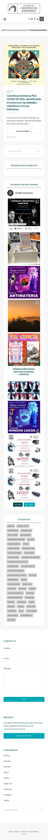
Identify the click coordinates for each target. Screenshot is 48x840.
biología (31, 539)
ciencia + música (13, 548)
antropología (26, 530)
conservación (13, 566)
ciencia (25, 544)
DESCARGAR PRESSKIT (24, 736)
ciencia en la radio (14, 553)
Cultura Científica (28, 566)
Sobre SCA (8, 783)
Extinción (22, 589)
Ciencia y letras (13, 557)
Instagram (8, 795)
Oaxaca (31, 602)
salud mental (31, 611)
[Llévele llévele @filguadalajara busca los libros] (24, 248)
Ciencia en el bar (28, 548)
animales (11, 526)
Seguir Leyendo (23, 131)
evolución (11, 589)
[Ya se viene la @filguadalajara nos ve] (24, 349)
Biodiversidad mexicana (16, 539)
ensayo (23, 580)
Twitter (6, 800)
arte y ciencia (12, 535)
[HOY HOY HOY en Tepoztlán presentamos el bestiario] (24, 451)
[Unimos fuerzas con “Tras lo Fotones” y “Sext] (24, 282)
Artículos (7, 767)
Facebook (7, 789)
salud (21, 611)
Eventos (10, 91)
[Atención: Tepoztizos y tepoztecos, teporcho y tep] (24, 484)
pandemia (11, 606)
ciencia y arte (29, 553)
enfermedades (13, 580)
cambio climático (14, 544)
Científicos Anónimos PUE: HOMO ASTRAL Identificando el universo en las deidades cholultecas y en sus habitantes (24, 102)
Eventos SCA (27, 584)
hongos (32, 589)
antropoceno (13, 530)
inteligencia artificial (15, 593)
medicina (11, 602)
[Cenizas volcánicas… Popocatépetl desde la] (24, 316)
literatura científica (15, 597)
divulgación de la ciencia (17, 575)
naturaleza (21, 602)
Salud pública (12, 615)
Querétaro (12, 611)
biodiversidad (25, 535)
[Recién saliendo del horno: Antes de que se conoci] (24, 383)
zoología (11, 620)
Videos (6, 772)
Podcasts (7, 761)
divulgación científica (16, 571)
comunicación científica (30, 557)
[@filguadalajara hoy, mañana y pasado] (24, 215)
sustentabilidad (26, 615)
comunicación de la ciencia (17, 562)
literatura (29, 593)
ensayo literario (13, 584)
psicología (31, 606)
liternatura (29, 597)
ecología (32, 575)
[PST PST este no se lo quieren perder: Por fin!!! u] (24, 417)
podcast (21, 606)
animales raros (22, 526)
